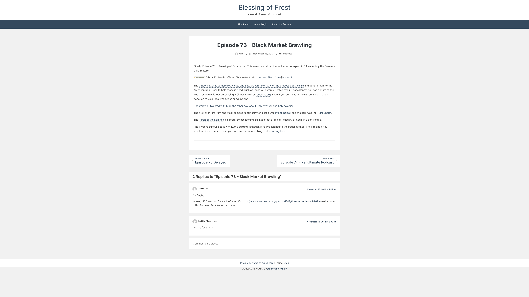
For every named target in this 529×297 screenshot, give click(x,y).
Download (287, 77)
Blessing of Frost (264, 7)
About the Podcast (282, 24)
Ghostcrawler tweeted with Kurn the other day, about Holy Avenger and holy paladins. (244, 106)
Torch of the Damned (211, 119)
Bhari (286, 263)
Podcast (287, 53)
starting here (277, 131)
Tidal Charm (324, 112)
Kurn (241, 53)
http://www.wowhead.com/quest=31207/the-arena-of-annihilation (282, 201)
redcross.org (263, 94)
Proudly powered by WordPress (257, 263)
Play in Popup (274, 77)
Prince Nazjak (283, 112)
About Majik (260, 24)
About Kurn (243, 24)
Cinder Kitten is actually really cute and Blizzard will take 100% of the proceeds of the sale (251, 85)
